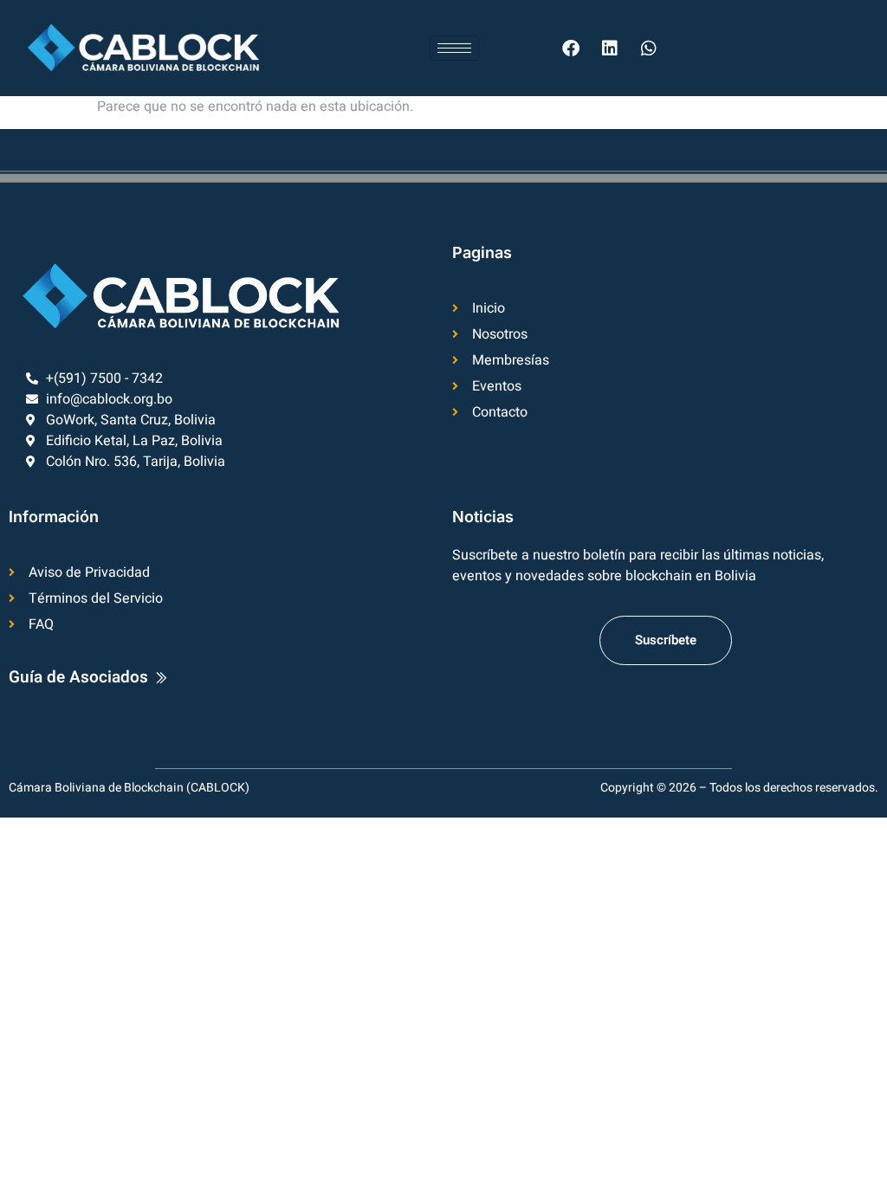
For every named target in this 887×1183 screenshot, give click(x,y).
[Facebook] (571, 48)
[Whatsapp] (648, 48)
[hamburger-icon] (454, 48)
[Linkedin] (609, 48)
